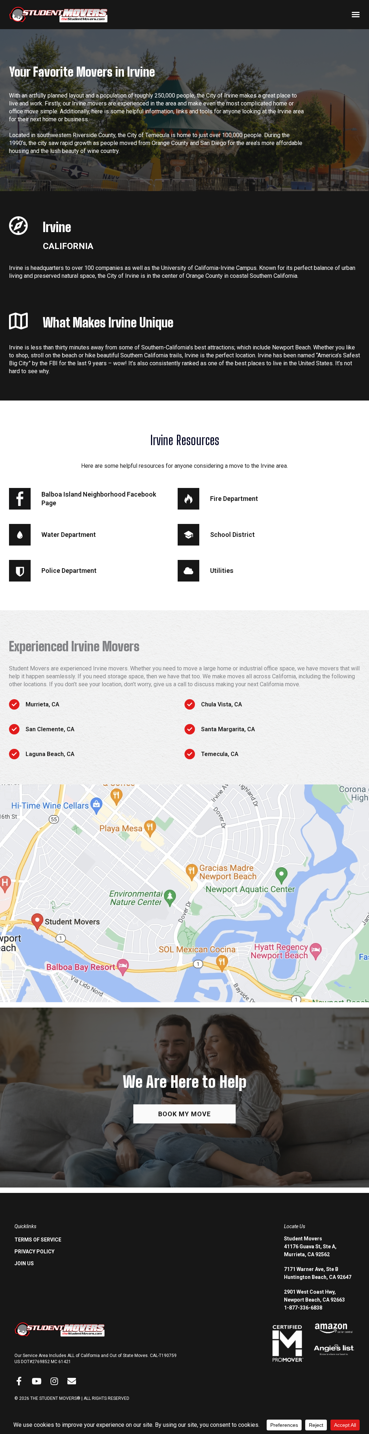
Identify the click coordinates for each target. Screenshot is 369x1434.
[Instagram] (54, 1381)
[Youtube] (36, 1381)
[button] (355, 14)
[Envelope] (71, 1381)
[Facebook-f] (18, 1381)
